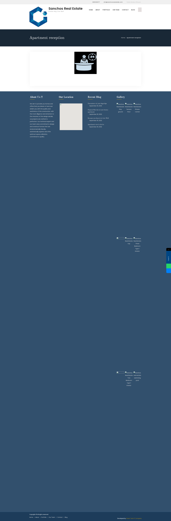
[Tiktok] (44, 2)
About (97, 10)
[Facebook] (30, 2)
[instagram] (34, 2)
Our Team (116, 10)
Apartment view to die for (96, 124)
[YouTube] (41, 2)
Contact (125, 10)
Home (91, 10)
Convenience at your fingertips (97, 103)
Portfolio (106, 10)
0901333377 (96, 2)
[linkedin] (37, 2)
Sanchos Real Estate (66, 8)
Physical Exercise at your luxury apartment (98, 111)
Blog (133, 10)
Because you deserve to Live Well (98, 118)
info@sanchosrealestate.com (113, 2)
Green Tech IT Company (134, 518)
